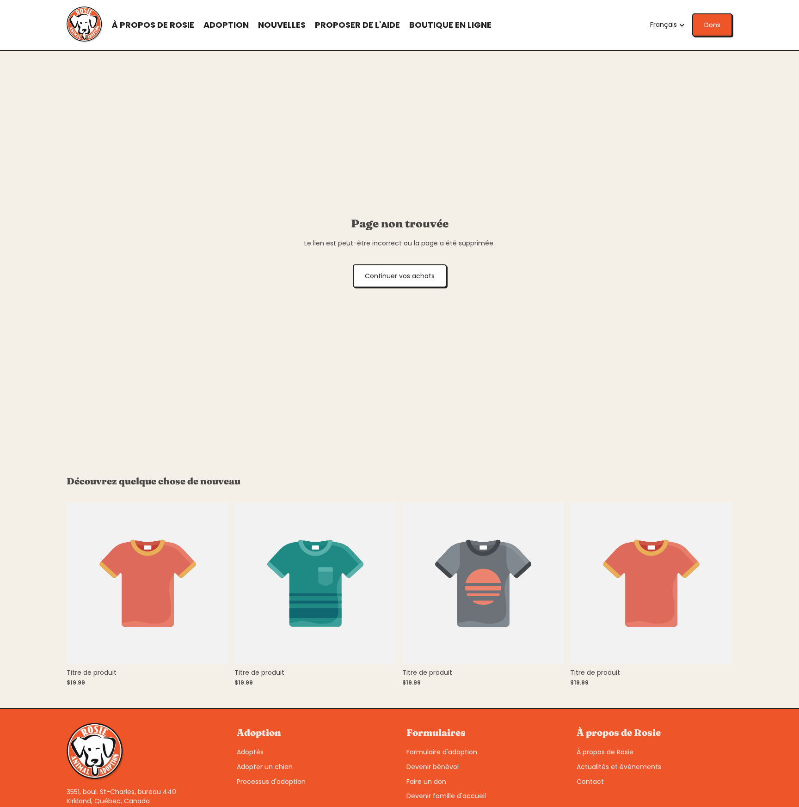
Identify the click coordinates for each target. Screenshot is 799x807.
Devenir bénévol (432, 766)
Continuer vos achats (400, 276)
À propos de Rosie (605, 752)
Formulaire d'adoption (441, 752)
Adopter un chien (265, 766)
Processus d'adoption (271, 781)
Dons (712, 25)
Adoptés (250, 752)
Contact (590, 781)
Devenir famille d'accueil (446, 796)
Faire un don (426, 781)
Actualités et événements (619, 766)
